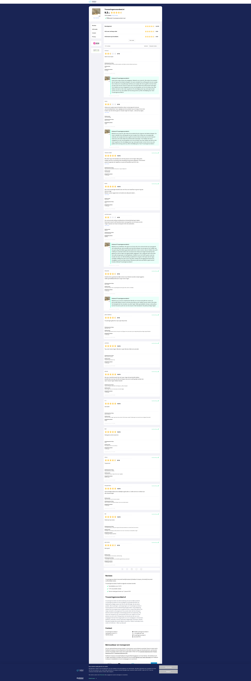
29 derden (102, 674)
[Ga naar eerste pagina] (122, 569)
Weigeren (168, 671)
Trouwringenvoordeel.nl (114, 9)
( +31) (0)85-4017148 (139, 633)
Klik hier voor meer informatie (143, 657)
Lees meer (107, 112)
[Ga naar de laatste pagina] (141, 569)
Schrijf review (114, 15)
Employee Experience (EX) (121, 653)
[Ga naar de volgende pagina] (136, 569)
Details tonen (92, 678)
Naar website (96, 18)
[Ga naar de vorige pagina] (127, 569)
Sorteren (146, 46)
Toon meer (131, 40)
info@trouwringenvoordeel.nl (141, 631)
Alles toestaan (168, 667)
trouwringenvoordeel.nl (140, 635)
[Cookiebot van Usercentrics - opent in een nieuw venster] (80, 678)
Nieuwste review (153, 46)
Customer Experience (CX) (146, 651)
